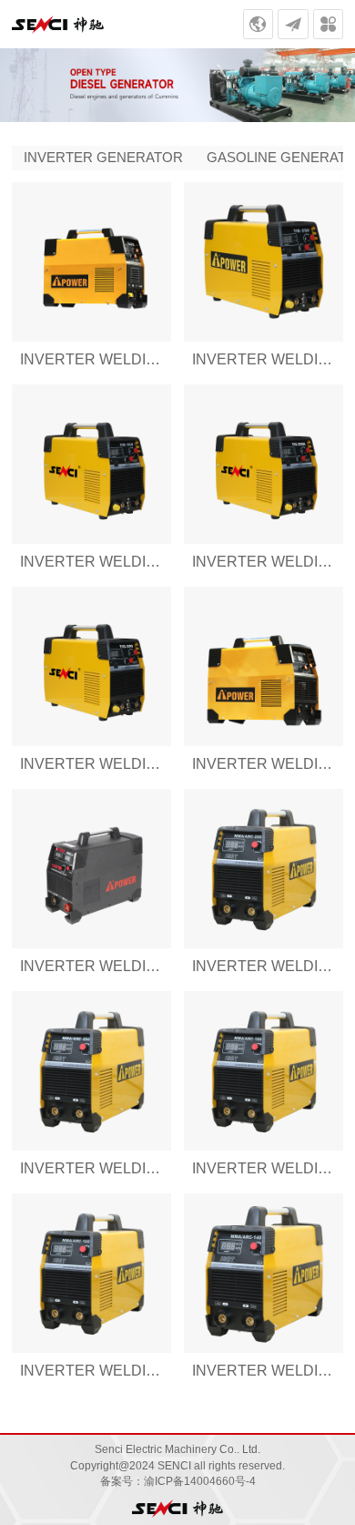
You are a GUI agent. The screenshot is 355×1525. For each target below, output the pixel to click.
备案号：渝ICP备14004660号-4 (178, 1481)
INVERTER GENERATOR (103, 157)
